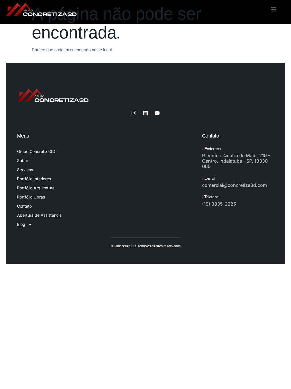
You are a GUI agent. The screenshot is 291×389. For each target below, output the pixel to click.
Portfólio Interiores (34, 178)
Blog (21, 224)
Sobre (22, 160)
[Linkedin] (145, 113)
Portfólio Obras (31, 197)
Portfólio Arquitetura (36, 187)
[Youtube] (157, 113)
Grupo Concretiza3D (36, 151)
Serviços (25, 169)
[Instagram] (134, 113)
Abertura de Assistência (39, 215)
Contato (24, 206)
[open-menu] (273, 10)
